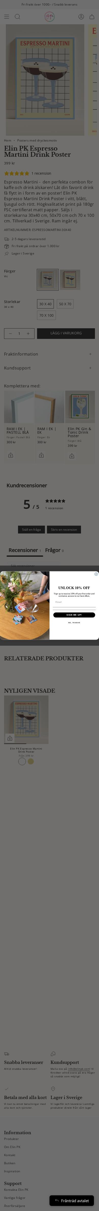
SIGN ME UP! (74, 615)
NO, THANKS (74, 622)
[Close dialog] (96, 573)
